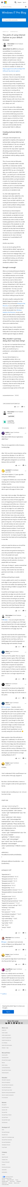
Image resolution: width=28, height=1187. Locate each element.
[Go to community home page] (5, 2)
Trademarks (18, 1181)
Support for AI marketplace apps (8, 1137)
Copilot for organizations (6, 1037)
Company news (5, 1159)
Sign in (8, 1012)
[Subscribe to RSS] (19, 1023)
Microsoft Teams (5, 1117)
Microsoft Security (5, 1107)
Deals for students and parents (8, 1095)
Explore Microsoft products (7, 1045)
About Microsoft (5, 1157)
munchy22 (8, 470)
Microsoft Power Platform (6, 1114)
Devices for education (6, 1082)
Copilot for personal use (6, 1040)
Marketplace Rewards (6, 1144)
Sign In (24, 2)
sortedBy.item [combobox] (21, 428)
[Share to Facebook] (9, 1023)
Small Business (4, 1122)
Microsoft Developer (6, 1132)
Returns (3, 1062)
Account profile (5, 1055)
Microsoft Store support (6, 1060)
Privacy (16, 1179)
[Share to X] (11, 1023)
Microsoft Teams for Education (7, 1085)
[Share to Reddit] (14, 1023)
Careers (3, 1154)
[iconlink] (5, 422)
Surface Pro (4, 1030)
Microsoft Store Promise (6, 1070)
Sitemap (3, 1179)
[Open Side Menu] (2, 2)
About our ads (16, 1183)
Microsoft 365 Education (6, 1087)
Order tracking (4, 1065)
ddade (6, 620)
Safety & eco (4, 1183)
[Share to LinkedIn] (6, 1023)
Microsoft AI (4, 1104)
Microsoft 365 (4, 1112)
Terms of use (12, 1181)
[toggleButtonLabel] (26, 7)
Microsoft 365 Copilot (6, 1119)
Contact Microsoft (10, 1179)
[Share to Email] (22, 1023)
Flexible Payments (5, 1072)
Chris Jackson (10, 43)
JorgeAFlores (8, 969)
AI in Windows (4, 1042)
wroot (7, 683)
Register (19, 2)
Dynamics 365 (4, 1109)
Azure (3, 1129)
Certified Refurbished (6, 1067)
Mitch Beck (8, 937)
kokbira (7, 432)
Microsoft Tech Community (7, 1139)
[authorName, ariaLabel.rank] (5, 45)
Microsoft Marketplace (6, 1142)
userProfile (11, 416)
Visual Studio (4, 1147)
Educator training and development (8, 1092)
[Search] (15, 2)
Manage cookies (5, 1181)
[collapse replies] (14, 431)
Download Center (5, 1057)
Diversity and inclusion (6, 1167)
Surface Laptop (4, 1032)
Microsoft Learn (5, 1134)
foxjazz (7, 763)
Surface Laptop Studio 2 (6, 1035)
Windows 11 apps (5, 1047)
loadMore (4, 994)
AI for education (5, 1097)
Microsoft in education (6, 1079)
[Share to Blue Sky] (16, 1023)
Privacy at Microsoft (5, 1162)
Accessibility (4, 1169)
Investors (3, 1164)
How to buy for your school (7, 1090)
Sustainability (4, 1172)
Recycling (10, 1183)
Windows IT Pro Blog (7, 6)
